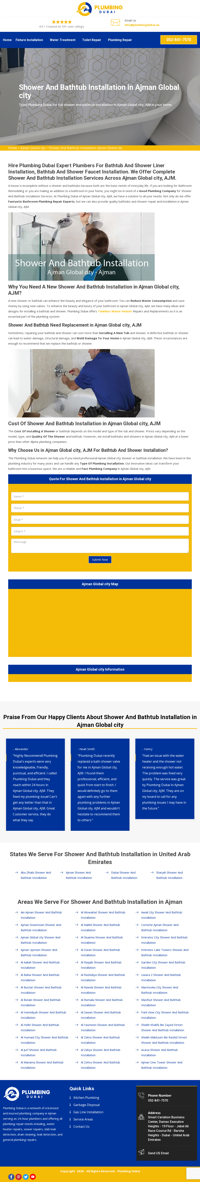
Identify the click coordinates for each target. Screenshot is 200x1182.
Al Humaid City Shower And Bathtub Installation (44, 1039)
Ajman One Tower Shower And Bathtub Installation (161, 1064)
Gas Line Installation (88, 1112)
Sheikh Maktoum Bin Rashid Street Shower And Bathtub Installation (164, 1039)
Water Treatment (62, 40)
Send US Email (158, 1153)
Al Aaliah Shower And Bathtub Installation (40, 964)
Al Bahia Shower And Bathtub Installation (40, 977)
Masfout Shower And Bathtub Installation (161, 1002)
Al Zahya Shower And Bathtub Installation (100, 1052)
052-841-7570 (178, 39)
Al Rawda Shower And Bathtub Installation (101, 989)
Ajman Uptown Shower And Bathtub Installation (39, 952)
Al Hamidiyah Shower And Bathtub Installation (43, 1014)
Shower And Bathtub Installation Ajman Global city (85, 148)
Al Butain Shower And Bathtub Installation (41, 1002)
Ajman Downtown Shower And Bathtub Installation (41, 927)
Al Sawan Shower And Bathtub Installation (101, 1014)
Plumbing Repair (120, 40)
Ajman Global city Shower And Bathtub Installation (40, 939)
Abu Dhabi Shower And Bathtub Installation (36, 875)
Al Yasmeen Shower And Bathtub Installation (103, 1027)
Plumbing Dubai (128, 1171)
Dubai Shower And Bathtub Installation (124, 875)
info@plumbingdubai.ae (142, 25)
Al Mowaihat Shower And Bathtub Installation (103, 914)
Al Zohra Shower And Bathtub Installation (100, 1064)
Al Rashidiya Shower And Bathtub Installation (103, 977)
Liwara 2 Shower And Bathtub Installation (161, 977)
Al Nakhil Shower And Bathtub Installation (100, 927)
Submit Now (100, 559)
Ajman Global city (32, 148)
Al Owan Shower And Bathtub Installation (100, 952)
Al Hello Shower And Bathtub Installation (40, 1027)
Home (7, 40)
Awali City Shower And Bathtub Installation (161, 914)
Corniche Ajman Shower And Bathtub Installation (160, 927)
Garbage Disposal (86, 1105)
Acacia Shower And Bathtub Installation (159, 1052)
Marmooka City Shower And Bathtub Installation (159, 989)
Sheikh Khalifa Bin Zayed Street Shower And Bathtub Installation (162, 1027)
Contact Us (81, 1126)
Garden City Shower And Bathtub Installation (163, 964)
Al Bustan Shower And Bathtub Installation (41, 989)
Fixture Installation (29, 40)
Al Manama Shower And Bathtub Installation (42, 1064)
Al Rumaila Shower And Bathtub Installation (102, 1002)
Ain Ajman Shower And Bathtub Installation (41, 914)
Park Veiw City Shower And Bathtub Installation (165, 1014)
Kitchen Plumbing (86, 1097)
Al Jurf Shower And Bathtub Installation (39, 1052)
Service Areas (83, 1119)
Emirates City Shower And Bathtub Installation (164, 939)
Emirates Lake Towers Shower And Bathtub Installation (164, 952)
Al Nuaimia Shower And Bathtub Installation (102, 939)
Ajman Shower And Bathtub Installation (79, 875)
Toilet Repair (91, 40)
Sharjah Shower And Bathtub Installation (169, 875)
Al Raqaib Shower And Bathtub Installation (101, 964)
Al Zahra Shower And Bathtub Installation (100, 1039)
